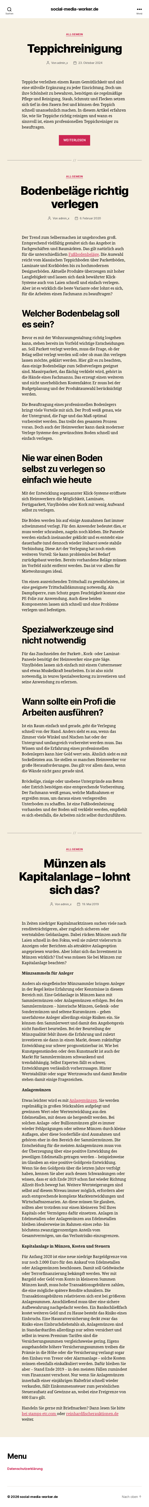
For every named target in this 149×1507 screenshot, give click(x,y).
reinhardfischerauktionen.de (92, 1413)
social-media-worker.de (74, 9)
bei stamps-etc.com (39, 1413)
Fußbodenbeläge (84, 254)
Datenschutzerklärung (25, 1469)
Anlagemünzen (83, 1100)
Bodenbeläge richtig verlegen (74, 197)
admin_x (62, 63)
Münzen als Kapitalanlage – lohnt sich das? (74, 876)
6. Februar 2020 (90, 218)
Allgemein (74, 34)
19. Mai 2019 (90, 904)
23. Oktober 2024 (90, 63)
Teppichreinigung (74, 48)
